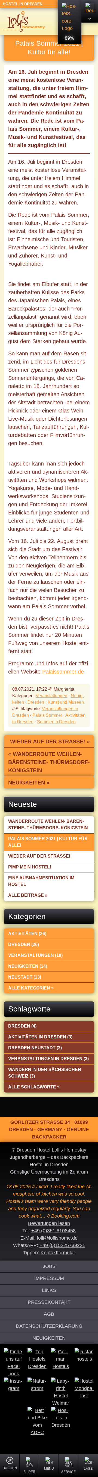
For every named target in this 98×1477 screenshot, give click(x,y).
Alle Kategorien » (31, 988)
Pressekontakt (49, 1302)
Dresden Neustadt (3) (35, 1047)
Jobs (49, 1266)
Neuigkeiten (49, 1338)
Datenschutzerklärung (49, 1326)
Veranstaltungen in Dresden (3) (48, 1058)
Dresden (35, 702)
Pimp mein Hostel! (29, 867)
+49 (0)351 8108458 (53, 1230)
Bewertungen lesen (49, 1223)
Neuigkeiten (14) (27, 966)
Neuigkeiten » (29, 783)
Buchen (10, 1468)
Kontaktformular (58, 1252)
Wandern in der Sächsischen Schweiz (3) (44, 1072)
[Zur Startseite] (24, 21)
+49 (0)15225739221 (62, 1245)
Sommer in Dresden (56, 721)
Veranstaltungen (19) (35, 955)
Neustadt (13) (24, 977)
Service (68, 1472)
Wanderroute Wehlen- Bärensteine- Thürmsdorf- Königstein (48, 824)
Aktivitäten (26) (27, 933)
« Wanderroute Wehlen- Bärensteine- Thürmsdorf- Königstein (49, 762)
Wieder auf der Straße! (39, 856)
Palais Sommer (47, 715)
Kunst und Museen (66, 702)
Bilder (29, 1472)
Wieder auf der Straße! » (50, 741)
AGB (49, 1314)
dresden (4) (22, 1026)
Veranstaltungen (51, 695)
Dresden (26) (23, 944)
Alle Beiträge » (27, 895)
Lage (88, 1468)
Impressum (49, 1278)
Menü (49, 1468)
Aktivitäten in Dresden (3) (40, 1037)
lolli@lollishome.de (57, 1238)
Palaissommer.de (63, 672)
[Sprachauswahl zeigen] (89, 11)
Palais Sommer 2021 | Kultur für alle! (48, 842)
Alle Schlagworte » (34, 1087)
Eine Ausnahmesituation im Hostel (41, 881)
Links (49, 1290)
